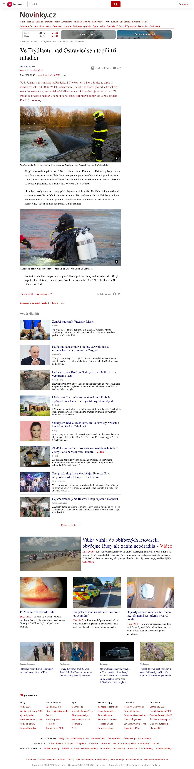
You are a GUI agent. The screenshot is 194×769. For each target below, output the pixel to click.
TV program (130, 26)
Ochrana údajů (117, 759)
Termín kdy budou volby (31, 719)
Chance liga (77, 707)
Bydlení (55, 405)
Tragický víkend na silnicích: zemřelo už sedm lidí (96, 613)
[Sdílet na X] (119, 293)
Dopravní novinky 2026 (161, 715)
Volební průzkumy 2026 (31, 711)
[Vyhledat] (115, 4)
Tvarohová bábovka (107, 719)
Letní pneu (105, 748)
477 (119, 68)
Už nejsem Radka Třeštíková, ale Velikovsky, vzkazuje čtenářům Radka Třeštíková (85, 424)
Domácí (49, 21)
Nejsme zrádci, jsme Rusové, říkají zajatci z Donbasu (85, 499)
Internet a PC (26, 26)
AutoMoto (39, 26)
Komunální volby (28, 728)
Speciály (111, 26)
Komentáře (97, 21)
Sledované (155, 26)
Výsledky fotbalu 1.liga (82, 711)
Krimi (107, 21)
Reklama (51, 759)
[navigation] (3, 4)
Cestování (57, 26)
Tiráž (69, 759)
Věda (48, 26)
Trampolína (80, 743)
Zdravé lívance (105, 715)
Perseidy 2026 (98, 738)
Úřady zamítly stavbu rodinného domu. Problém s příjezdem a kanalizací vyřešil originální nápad (82, 399)
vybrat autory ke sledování (31, 70)
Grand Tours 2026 (54, 728)
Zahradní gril (144, 743)
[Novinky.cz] (38, 16)
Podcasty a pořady (82, 26)
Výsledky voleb (27, 715)
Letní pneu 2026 (158, 707)
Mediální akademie (84, 759)
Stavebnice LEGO (70, 748)
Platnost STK (156, 728)
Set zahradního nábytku (124, 743)
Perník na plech (105, 728)
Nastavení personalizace (156, 759)
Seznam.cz (184, 4)
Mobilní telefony (51, 748)
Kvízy (102, 26)
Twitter (41, 759)
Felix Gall (50, 724)
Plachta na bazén (64, 743)
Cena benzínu (114, 738)
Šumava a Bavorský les (135, 715)
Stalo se (39, 21)
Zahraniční (66, 21)
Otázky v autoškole (159, 724)
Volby (57, 21)
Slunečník (93, 743)
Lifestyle (136, 21)
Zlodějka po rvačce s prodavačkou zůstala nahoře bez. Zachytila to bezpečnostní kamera (85, 450)
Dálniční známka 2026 (160, 711)
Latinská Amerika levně (135, 724)
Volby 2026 (25, 707)
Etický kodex (101, 759)
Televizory (132, 748)
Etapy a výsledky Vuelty (57, 711)
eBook (97, 67)
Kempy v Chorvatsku (134, 707)
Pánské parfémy (164, 748)
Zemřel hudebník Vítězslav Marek (73, 321)
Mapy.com (64, 738)
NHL (74, 728)
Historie (67, 26)
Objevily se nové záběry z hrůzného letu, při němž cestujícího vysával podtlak (149, 615)
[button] (70, 134)
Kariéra (61, 759)
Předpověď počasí (80, 738)
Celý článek (88, 561)
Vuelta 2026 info (53, 707)
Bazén (51, 743)
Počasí (120, 26)
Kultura (114, 21)
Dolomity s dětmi (132, 728)
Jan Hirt (49, 715)
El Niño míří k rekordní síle (37, 612)
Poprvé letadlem (132, 711)
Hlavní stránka (27, 21)
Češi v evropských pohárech (137, 738)
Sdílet (108, 67)
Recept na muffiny (106, 711)
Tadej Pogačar (53, 719)
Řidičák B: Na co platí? (161, 719)
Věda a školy (57, 380)
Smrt (63, 303)
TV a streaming (58, 481)
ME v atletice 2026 (81, 719)
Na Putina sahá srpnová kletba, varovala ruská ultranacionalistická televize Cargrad (80, 348)
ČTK (28, 66)
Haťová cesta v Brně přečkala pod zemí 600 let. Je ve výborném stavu (84, 374)
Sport (95, 26)
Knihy (54, 431)
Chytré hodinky (146, 748)
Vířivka (156, 743)
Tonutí (55, 303)
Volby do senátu (27, 724)
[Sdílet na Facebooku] (114, 293)
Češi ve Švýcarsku (133, 719)
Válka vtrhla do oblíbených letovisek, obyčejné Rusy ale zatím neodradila (120, 542)
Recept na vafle (105, 724)
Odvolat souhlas (134, 759)
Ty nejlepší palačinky (108, 707)
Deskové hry (119, 748)
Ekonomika (125, 21)
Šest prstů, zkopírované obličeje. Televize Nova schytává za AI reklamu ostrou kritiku (81, 475)
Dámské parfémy (89, 748)
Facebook (31, 759)
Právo (22, 66)
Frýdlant (45, 303)
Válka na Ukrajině (82, 21)
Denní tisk (143, 26)
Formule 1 (77, 724)
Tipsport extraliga (80, 715)
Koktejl (145, 21)
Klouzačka (105, 743)
